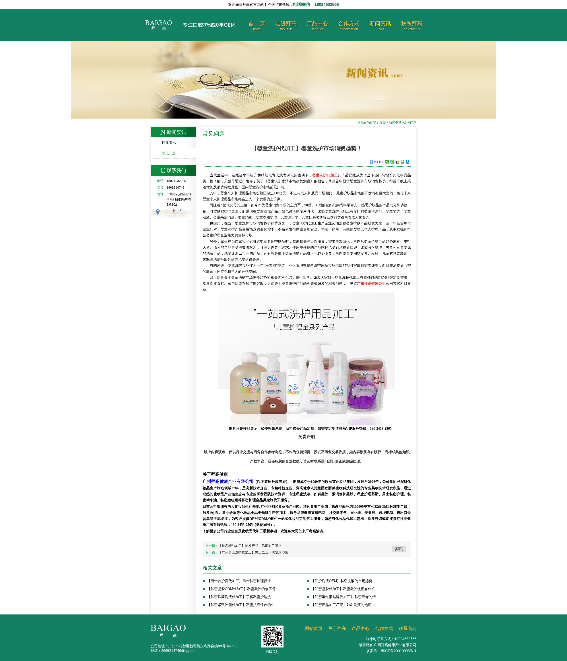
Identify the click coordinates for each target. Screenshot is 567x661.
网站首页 (313, 628)
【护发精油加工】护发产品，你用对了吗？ (250, 546)
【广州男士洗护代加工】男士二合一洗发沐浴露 (253, 552)
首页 (382, 122)
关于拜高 (337, 628)
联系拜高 (411, 25)
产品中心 (317, 25)
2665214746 (175, 187)
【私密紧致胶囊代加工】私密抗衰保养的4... (241, 605)
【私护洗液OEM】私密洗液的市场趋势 (341, 581)
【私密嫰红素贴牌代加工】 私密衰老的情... (345, 597)
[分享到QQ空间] (392, 162)
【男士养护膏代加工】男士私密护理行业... (240, 581)
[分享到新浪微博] (397, 162)
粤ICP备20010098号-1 (398, 651)
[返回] (399, 549)
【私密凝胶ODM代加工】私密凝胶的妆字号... (242, 589)
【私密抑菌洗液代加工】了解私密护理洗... (240, 597)
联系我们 (407, 628)
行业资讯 (169, 142)
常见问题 (410, 122)
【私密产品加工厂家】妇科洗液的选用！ (343, 605)
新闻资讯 (380, 25)
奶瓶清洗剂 (211, 259)
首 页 (256, 25)
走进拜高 (286, 25)
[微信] (387, 162)
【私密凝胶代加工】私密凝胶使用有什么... (344, 589)
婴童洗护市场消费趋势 (249, 277)
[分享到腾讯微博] (402, 162)
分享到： (378, 161)
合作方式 (348, 25)
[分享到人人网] (408, 162)
